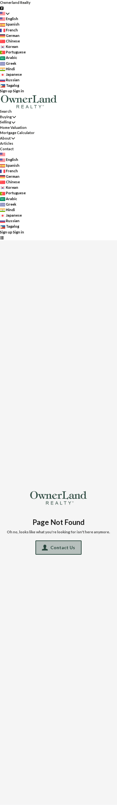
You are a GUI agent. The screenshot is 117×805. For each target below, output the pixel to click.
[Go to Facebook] (2, 8)
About (5, 138)
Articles (6, 143)
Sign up (6, 91)
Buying (6, 117)
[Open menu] (2, 237)
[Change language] (4, 13)
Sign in (18, 91)
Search (6, 111)
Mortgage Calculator (17, 132)
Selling (5, 122)
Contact (7, 149)
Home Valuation (13, 127)
